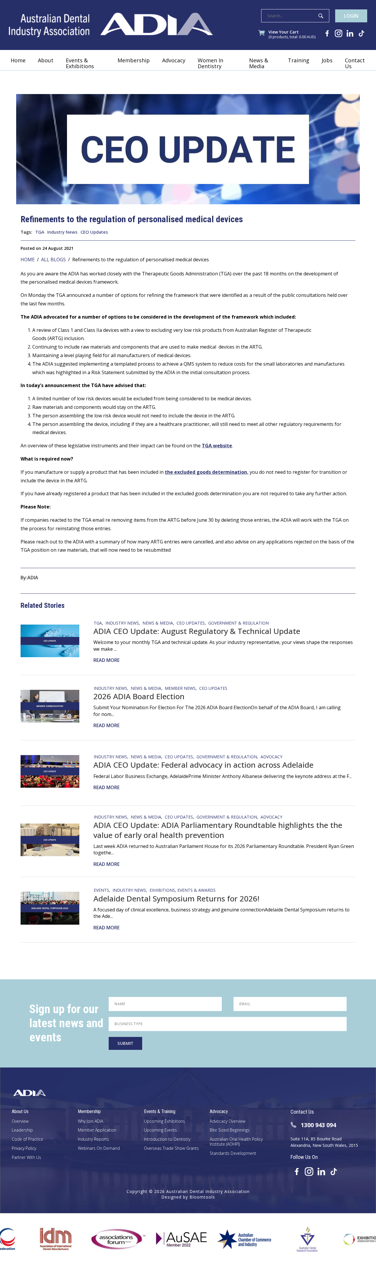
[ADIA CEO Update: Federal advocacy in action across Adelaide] (53, 771)
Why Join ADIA (90, 1121)
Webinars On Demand (99, 1148)
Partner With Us (26, 1157)
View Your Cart (291, 34)
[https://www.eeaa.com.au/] (343, 1239)
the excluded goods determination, (207, 472)
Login (351, 16)
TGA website (217, 445)
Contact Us (355, 63)
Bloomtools (202, 1197)
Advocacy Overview (227, 1121)
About (45, 60)
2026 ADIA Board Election (138, 696)
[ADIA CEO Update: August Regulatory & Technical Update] (53, 641)
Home (18, 60)
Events (101, 889)
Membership (134, 60)
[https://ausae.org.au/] (154, 1239)
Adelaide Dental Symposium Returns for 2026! (176, 898)
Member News (180, 687)
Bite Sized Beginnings (230, 1130)
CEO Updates (94, 232)
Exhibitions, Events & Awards (183, 889)
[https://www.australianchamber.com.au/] (218, 1239)
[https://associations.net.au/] (92, 1239)
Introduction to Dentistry (167, 1139)
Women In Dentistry (210, 63)
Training (298, 60)
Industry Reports (93, 1139)
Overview (20, 1121)
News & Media (258, 63)
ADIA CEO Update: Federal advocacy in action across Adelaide (203, 764)
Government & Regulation (238, 622)
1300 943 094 (318, 1125)
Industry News (62, 232)
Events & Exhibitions (80, 63)
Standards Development (233, 1153)
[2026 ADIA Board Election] (53, 706)
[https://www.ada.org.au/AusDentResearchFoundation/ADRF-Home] (280, 1239)
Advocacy (173, 60)
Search (320, 16)
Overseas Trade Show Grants (171, 1148)
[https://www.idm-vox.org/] (29, 1239)
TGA (39, 232)
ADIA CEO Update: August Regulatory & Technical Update (196, 631)
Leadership (22, 1130)
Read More (106, 660)
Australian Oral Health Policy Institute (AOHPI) (236, 1142)
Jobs (327, 60)
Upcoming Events (160, 1130)
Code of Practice (27, 1139)
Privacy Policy (24, 1148)
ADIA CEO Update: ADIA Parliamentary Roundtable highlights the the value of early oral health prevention (217, 830)
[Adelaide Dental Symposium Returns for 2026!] (53, 908)
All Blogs (53, 259)
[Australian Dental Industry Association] (111, 25)
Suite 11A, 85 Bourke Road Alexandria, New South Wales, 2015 (324, 1142)
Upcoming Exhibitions (164, 1121)
